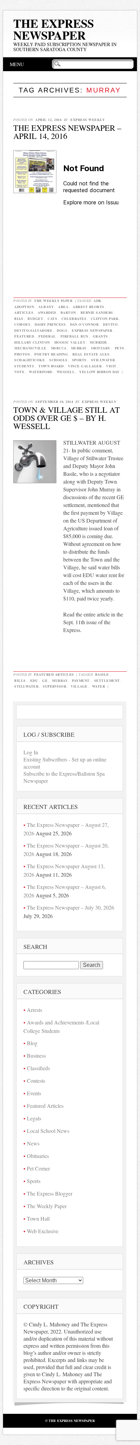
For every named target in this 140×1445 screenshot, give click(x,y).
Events (34, 1093)
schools (58, 360)
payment (81, 680)
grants (100, 336)
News (33, 1143)
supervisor (54, 686)
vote (19, 371)
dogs (62, 330)
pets (119, 348)
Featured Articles (54, 674)
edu (34, 680)
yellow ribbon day (99, 371)
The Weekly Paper (53, 300)
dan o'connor (84, 324)
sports (79, 360)
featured (24, 336)
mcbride (98, 342)
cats (52, 318)
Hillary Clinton (32, 342)
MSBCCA (59, 348)
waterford (40, 371)
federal (47, 336)
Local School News (48, 1130)
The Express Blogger (49, 1193)
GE (45, 680)
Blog (32, 1042)
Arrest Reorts (88, 306)
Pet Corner (38, 1168)
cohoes (22, 324)
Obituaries (38, 1155)
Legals (34, 1118)
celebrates (74, 318)
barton (68, 312)
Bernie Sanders (97, 312)
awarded (47, 312)
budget (35, 318)
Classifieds (38, 1068)
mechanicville (30, 348)
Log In (30, 752)
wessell (66, 371)
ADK (97, 300)
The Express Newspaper (53, 29)
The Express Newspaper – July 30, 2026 (70, 907)
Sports (33, 1180)
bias (18, 318)
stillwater (103, 360)
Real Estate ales (90, 354)
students (24, 366)
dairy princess (50, 324)
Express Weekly (87, 119)
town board (51, 366)
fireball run (74, 336)
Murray (79, 348)
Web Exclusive (42, 1231)
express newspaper (92, 330)
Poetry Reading (51, 354)
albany (46, 306)
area (63, 306)
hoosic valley (70, 342)
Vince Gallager (85, 366)
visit (111, 366)
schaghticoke (29, 360)
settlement (107, 680)
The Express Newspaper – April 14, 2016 (67, 131)
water (98, 686)
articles (23, 312)
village (79, 686)
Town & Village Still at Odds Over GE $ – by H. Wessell (66, 417)
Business (36, 1055)
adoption (24, 306)
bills (20, 680)
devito (110, 324)
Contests (36, 1080)
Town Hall (38, 1218)
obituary (100, 348)
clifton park (105, 318)
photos (22, 354)
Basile (102, 674)
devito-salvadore (33, 330)
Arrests (34, 1009)
